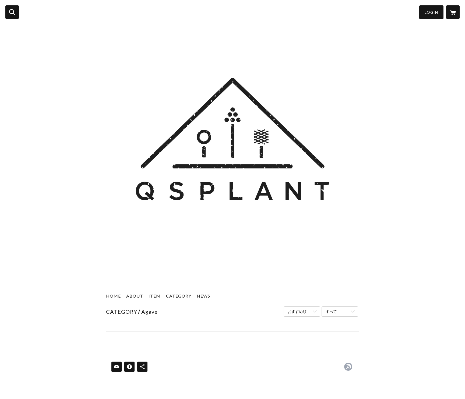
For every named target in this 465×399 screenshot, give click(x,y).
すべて (331, 311)
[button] (431, 12)
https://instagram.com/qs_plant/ (348, 367)
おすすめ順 (297, 311)
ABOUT (134, 295)
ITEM (155, 295)
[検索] (12, 12)
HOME (113, 295)
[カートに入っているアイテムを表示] (453, 12)
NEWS (203, 295)
